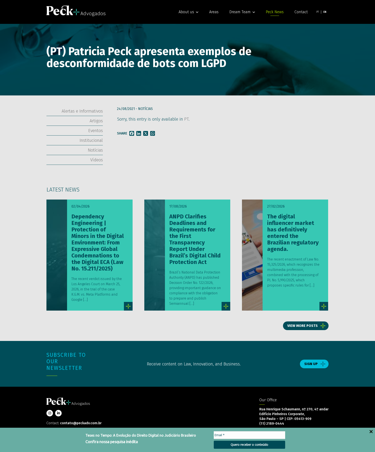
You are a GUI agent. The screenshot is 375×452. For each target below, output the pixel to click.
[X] (145, 133)
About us (186, 12)
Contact (301, 12)
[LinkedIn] (138, 133)
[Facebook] (131, 133)
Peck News (275, 12)
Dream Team (240, 12)
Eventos (95, 130)
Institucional (91, 140)
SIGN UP (311, 364)
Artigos (96, 120)
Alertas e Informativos (82, 111)
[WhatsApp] (152, 133)
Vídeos (96, 159)
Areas (214, 12)
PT (186, 119)
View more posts (302, 326)
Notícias (145, 109)
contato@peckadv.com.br (81, 423)
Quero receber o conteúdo (249, 444)
